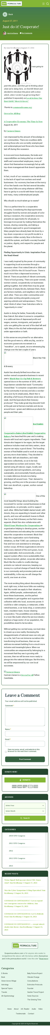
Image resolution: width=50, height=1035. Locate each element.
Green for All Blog (12, 113)
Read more (43, 959)
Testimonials (21, 1014)
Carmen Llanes (13, 131)
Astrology (4, 985)
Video (40, 1009)
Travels (4, 992)
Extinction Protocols (34, 985)
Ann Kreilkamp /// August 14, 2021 (23, 917)
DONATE (26, 780)
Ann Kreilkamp (12, 33)
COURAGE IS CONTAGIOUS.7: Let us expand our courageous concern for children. (23, 902)
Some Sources (32, 996)
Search (26, 818)
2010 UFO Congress (17, 836)
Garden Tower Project (35, 992)
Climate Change (33, 977)
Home (9, 1009)
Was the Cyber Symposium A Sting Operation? (23, 890)
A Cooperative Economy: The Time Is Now (23, 121)
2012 (11, 851)
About (16, 1009)
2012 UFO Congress (17, 858)
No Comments (27, 33)
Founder (30, 988)
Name (8, 729)
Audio (34, 1009)
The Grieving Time (34, 1000)
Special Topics (7, 988)
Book (3, 977)
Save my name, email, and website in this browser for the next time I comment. (24, 750)
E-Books (4, 973)
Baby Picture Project (34, 973)
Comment (9, 706)
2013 (11, 866)
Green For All (27, 675)
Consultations (32, 981)
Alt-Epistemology (7, 996)
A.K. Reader (25, 1009)
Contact (31, 1014)
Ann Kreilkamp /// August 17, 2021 (23, 883)
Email (8, 739)
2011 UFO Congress (17, 843)
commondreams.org (22, 107)
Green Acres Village (8, 981)
